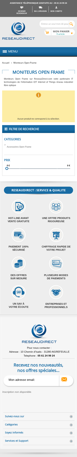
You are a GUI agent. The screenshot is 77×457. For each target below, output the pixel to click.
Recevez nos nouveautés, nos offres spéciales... (38, 367)
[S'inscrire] (64, 379)
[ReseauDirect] (18, 31)
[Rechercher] (72, 24)
